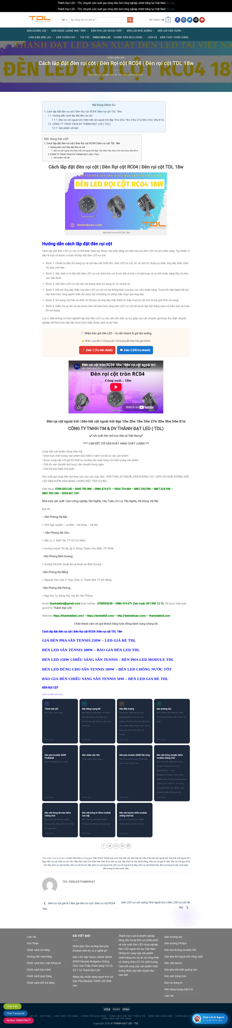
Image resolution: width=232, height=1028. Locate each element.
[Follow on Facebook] (177, 20)
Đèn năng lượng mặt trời (178, 989)
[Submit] (130, 20)
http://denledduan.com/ (131, 615)
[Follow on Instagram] (183, 20)
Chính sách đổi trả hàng (40, 982)
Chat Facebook (15, 1013)
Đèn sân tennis (173, 963)
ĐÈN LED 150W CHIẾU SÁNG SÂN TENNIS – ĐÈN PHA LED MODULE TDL (108, 659)
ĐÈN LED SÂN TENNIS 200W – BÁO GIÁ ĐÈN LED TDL (91, 650)
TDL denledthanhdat (130, 75)
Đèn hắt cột (124, 858)
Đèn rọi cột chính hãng (137, 861)
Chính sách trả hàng (38, 950)
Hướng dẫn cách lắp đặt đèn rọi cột (70, 115)
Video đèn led (116, 57)
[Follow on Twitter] (190, 20)
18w (95, 858)
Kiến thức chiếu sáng (174, 37)
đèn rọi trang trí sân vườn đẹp (174, 865)
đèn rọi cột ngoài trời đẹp (125, 865)
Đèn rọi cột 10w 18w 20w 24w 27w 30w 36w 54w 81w (84, 861)
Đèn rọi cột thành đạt (149, 865)
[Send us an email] (196, 20)
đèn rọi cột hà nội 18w (80, 865)
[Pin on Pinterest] (122, 846)
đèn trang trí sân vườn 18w (116, 868)
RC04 (100, 858)
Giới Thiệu (32, 943)
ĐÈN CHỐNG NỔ (65, 37)
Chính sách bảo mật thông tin (44, 963)
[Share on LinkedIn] (128, 846)
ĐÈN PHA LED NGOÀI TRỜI (106, 30)
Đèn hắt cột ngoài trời (157, 858)
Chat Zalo (12, 1006)
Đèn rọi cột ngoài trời (102, 865)
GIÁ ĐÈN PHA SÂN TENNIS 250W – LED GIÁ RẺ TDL (89, 640)
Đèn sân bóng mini (175, 976)
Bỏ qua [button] (170, 3)
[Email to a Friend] (116, 846)
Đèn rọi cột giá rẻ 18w (159, 861)
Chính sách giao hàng (39, 976)
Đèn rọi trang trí (173, 982)
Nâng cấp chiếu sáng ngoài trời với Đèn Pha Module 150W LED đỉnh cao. (93, 981)
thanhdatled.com (159, 615)
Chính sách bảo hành (39, 969)
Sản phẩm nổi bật (65, 128)
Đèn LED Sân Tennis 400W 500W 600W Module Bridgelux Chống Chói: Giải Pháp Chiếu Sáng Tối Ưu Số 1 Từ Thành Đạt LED (93, 963)
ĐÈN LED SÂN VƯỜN (169, 30)
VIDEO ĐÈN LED (102, 37)
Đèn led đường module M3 (180, 950)
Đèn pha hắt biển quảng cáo (180, 969)
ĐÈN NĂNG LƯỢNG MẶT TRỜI (69, 30)
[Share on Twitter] (110, 846)
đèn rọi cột (52, 861)
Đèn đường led (173, 936)
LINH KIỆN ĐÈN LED (39, 37)
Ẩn (113, 105)
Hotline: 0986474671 (19, 1020)
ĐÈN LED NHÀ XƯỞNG (139, 30)
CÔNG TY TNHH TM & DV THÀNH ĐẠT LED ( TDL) (79, 124)
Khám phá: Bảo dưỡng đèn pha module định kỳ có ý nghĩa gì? (91, 948)
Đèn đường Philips (175, 943)
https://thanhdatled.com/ (68, 615)
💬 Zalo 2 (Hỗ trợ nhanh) (135, 350)
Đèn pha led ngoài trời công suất (183, 956)
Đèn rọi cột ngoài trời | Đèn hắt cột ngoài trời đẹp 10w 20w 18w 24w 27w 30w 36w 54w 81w (108, 119)
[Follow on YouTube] (202, 20)
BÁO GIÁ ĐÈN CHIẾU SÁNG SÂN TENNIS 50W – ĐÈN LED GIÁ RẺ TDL (105, 679)
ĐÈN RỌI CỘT (50, 687)
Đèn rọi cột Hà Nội (60, 865)
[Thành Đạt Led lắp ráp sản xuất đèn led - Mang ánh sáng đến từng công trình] (41, 19)
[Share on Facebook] (104, 846)
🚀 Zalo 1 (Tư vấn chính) (97, 350)
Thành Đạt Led (111, 858)
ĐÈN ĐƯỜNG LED (36, 30)
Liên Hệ (152, 37)
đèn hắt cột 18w (138, 858)
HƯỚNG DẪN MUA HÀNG (128, 37)
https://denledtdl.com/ (100, 615)
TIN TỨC (85, 37)
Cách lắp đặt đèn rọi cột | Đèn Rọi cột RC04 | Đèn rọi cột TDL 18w (83, 111)
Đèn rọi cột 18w (118, 861)
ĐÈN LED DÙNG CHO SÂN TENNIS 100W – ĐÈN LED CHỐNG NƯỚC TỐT (107, 669)
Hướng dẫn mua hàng (39, 956)
